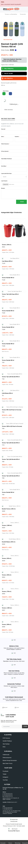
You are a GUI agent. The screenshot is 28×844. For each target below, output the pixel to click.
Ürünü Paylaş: (6, 90)
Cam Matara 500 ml (7, 261)
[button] (27, 9)
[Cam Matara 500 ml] (14, 258)
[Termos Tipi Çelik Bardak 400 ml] (14, 456)
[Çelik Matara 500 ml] (14, 390)
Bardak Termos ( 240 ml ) (9, 508)
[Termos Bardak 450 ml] (14, 275)
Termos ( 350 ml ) (6, 244)
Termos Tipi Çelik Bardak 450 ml (11, 376)
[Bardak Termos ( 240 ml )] (14, 506)
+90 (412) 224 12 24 (8, 793)
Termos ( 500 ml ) (6, 558)
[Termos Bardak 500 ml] (14, 308)
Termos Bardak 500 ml (8, 310)
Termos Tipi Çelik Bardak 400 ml (11, 459)
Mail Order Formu (7, 763)
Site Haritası (6, 744)
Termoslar (23, 14)
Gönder (22, 201)
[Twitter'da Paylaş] (17, 93)
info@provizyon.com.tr (12, 802)
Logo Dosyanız (4, 180)
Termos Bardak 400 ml (8, 327)
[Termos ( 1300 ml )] (14, 605)
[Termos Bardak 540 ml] (14, 489)
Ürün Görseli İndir (7, 39)
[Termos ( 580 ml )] (14, 622)
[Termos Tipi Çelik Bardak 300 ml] (14, 473)
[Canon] (20, 707)
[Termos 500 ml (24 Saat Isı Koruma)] (14, 407)
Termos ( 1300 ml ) (7, 608)
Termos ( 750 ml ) (6, 591)
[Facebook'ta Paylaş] (10, 93)
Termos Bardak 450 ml (8, 277)
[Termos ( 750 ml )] (14, 589)
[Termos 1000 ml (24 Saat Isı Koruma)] (14, 423)
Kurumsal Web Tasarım (14, 830)
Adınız (2, 136)
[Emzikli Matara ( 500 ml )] (14, 539)
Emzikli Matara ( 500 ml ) (8, 541)
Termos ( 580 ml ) (6, 624)
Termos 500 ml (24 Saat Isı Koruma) (11, 409)
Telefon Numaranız (5, 143)
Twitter (4, 774)
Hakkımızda (6, 754)
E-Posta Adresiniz (4, 151)
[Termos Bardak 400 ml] (14, 324)
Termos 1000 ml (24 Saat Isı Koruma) (12, 426)
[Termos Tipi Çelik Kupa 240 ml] (14, 291)
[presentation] (1, 707)
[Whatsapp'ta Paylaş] (4, 93)
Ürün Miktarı (3, 166)
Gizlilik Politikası (7, 741)
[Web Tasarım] (14, 829)
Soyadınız (17, 136)
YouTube (5, 780)
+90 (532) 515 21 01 (8, 796)
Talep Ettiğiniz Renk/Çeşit (6, 158)
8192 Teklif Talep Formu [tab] (8, 118)
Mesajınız (3, 188)
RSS (4, 747)
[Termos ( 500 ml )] (14, 556)
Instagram (5, 777)
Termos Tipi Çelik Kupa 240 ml (10, 294)
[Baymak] (7, 707)
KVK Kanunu (6, 738)
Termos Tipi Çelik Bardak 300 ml (11, 475)
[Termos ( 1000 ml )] (14, 523)
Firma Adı (3, 129)
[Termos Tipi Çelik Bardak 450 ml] (14, 374)
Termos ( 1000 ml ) (7, 525)
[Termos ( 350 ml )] (14, 231)
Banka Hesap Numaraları (10, 760)
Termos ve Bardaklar (11, 14)
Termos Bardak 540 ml (8, 492)
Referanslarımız (7, 757)
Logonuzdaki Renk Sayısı (6, 173)
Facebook (5, 771)
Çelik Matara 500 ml (7, 393)
